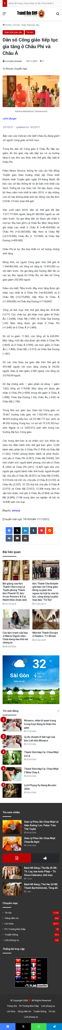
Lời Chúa (9, 923)
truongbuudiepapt (13, 61)
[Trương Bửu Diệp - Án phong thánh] (31, 13)
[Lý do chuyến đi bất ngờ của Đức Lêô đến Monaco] (12, 741)
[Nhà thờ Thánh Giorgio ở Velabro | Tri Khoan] (45, 619)
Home (8, 25)
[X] (17, 530)
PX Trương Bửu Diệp (15, 929)
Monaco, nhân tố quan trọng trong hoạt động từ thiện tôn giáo (40, 724)
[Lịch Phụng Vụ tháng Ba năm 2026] (12, 791)
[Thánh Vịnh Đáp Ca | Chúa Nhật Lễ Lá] (12, 757)
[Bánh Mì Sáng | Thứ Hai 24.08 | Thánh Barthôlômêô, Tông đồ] (12, 889)
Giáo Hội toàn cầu (30, 25)
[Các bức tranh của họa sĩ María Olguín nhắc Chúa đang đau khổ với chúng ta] (16, 619)
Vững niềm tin (12, 918)
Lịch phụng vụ (12, 940)
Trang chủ (12, 1006)
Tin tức (16, 25)
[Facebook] (9, 530)
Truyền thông (11, 934)
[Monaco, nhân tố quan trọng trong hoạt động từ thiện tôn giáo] (12, 725)
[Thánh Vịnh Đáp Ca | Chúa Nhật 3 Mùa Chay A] (12, 774)
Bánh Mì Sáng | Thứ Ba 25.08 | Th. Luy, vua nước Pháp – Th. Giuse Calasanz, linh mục (40, 871)
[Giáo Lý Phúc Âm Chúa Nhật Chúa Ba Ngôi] (12, 844)
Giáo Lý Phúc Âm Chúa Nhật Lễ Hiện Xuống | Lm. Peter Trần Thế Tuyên (41, 825)
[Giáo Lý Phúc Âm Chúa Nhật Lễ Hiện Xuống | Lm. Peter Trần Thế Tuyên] (12, 827)
